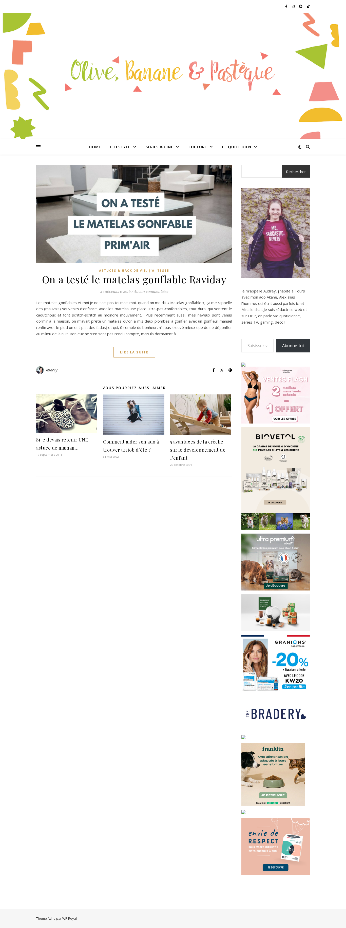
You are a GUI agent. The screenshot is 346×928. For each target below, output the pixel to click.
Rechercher (296, 171)
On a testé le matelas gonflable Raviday (134, 279)
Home (95, 146)
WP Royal (69, 918)
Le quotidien (236, 146)
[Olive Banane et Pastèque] (173, 72)
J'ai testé (159, 270)
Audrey (51, 370)
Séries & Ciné (159, 146)
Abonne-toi (293, 345)
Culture (197, 146)
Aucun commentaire (151, 291)
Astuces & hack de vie (122, 270)
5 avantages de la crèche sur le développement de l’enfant (198, 450)
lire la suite (134, 352)
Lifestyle (120, 146)
